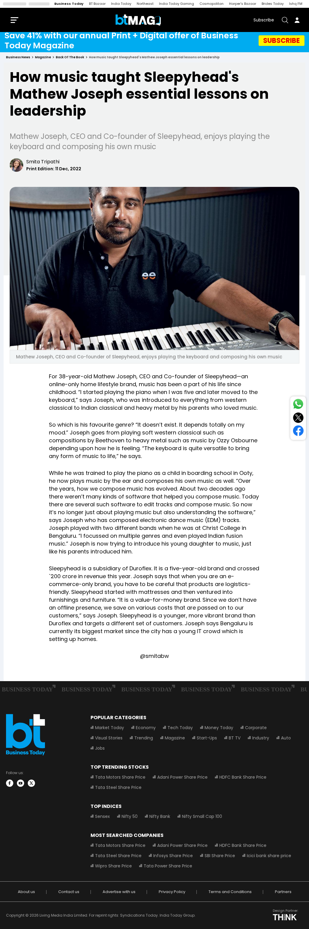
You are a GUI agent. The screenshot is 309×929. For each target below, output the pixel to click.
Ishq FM (295, 3)
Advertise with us (119, 892)
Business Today (69, 3)
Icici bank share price (269, 856)
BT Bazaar (97, 3)
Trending (143, 738)
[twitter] (31, 783)
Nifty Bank (159, 816)
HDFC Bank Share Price (242, 777)
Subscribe (263, 20)
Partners (283, 892)
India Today (121, 3)
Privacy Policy (172, 892)
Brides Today (273, 3)
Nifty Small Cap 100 (202, 816)
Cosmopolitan (211, 3)
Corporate (256, 728)
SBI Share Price (220, 856)
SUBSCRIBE (281, 40)
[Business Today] (138, 20)
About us (26, 892)
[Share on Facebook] (298, 431)
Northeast (145, 3)
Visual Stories (109, 738)
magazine (43, 57)
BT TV (235, 738)
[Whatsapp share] (298, 405)
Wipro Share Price (113, 866)
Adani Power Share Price (182, 777)
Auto (286, 738)
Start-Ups (207, 738)
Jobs (100, 748)
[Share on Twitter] (298, 418)
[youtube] (20, 783)
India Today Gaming (176, 3)
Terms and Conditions (230, 892)
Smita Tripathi (42, 161)
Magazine (175, 738)
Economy (146, 728)
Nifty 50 (130, 816)
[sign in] (297, 20)
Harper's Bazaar (242, 3)
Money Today (219, 728)
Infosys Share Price (173, 856)
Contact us (68, 892)
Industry (260, 738)
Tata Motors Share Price (120, 777)
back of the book (70, 57)
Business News (18, 57)
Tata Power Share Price (168, 866)
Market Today (109, 728)
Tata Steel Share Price (118, 787)
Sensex (102, 816)
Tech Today (180, 728)
